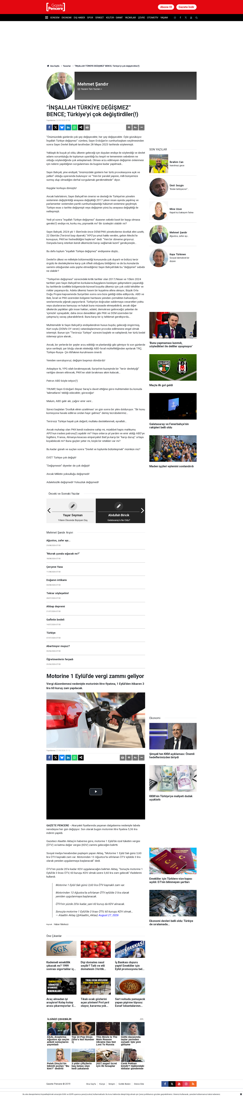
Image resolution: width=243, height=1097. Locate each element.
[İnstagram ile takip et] (175, 17)
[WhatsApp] (74, 127)
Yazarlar (130, 17)
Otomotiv (152, 17)
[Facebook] (49, 127)
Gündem (54, 17)
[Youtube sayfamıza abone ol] (191, 17)
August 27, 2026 (108, 915)
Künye (102, 1084)
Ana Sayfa (54, 66)
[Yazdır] (87, 127)
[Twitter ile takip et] (185, 17)
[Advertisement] (173, 121)
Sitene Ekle (139, 1084)
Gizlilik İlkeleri (124, 1084)
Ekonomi (66, 17)
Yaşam (164, 17)
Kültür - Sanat (114, 17)
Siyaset (99, 17)
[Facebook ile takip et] (180, 17)
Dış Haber (79, 17)
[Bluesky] (62, 127)
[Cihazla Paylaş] (81, 127)
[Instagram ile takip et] (186, 1084)
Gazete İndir (186, 7)
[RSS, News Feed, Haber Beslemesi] (193, 1084)
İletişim (112, 1084)
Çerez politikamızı (146, 1094)
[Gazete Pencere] (55, 6)
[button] (129, 127)
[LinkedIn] (68, 127)
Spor (90, 17)
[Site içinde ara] (196, 17)
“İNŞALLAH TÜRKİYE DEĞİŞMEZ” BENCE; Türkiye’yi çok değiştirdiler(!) (107, 66)
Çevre (141, 17)
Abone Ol (166, 7)
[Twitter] (55, 127)
